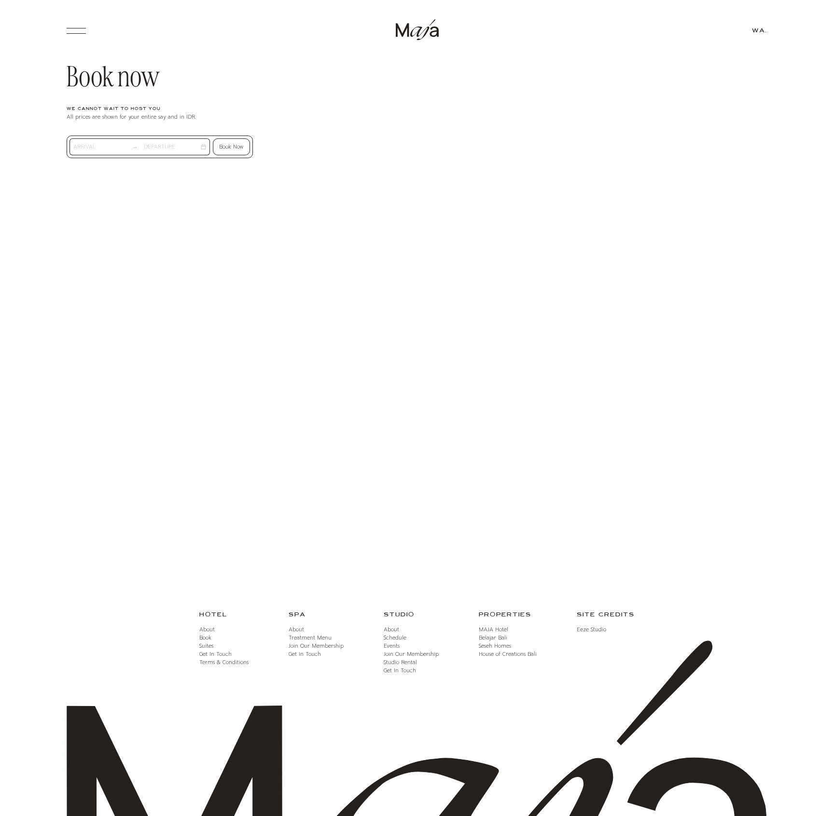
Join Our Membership (316, 646)
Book (231, 147)
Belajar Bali (493, 638)
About (207, 630)
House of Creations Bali (508, 654)
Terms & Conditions (224, 662)
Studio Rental (400, 662)
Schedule (395, 638)
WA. (759, 30)
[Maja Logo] (417, 31)
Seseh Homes (495, 646)
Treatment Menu (310, 638)
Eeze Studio (591, 630)
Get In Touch (215, 654)
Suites (206, 646)
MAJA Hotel (493, 630)
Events (392, 646)
